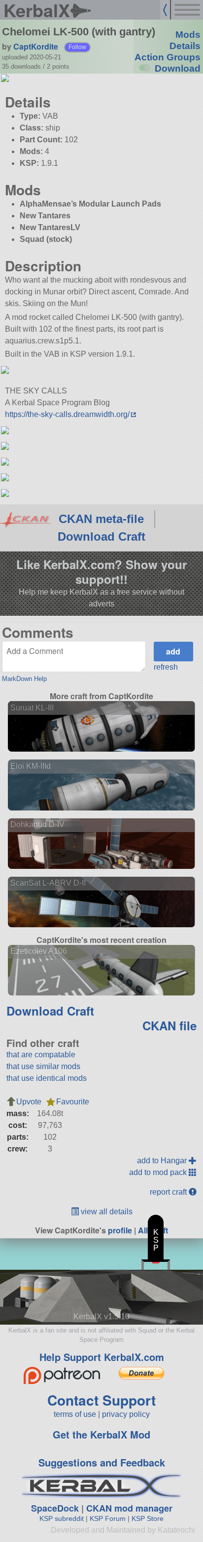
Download (178, 68)
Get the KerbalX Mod (101, 1434)
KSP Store (148, 1518)
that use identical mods (46, 1078)
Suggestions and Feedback (101, 1462)
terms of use (75, 1414)
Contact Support (101, 1400)
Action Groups (168, 57)
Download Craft (101, 536)
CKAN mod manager (129, 1508)
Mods (188, 34)
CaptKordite (35, 46)
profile (120, 1230)
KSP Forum (108, 1518)
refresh (166, 667)
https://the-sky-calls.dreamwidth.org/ (67, 414)
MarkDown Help (24, 678)
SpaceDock (55, 1508)
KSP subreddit (61, 1518)
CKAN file (169, 1025)
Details (185, 46)
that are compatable (40, 1054)
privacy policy (126, 1414)
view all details (106, 1211)
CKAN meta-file (101, 518)
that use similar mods (43, 1066)
